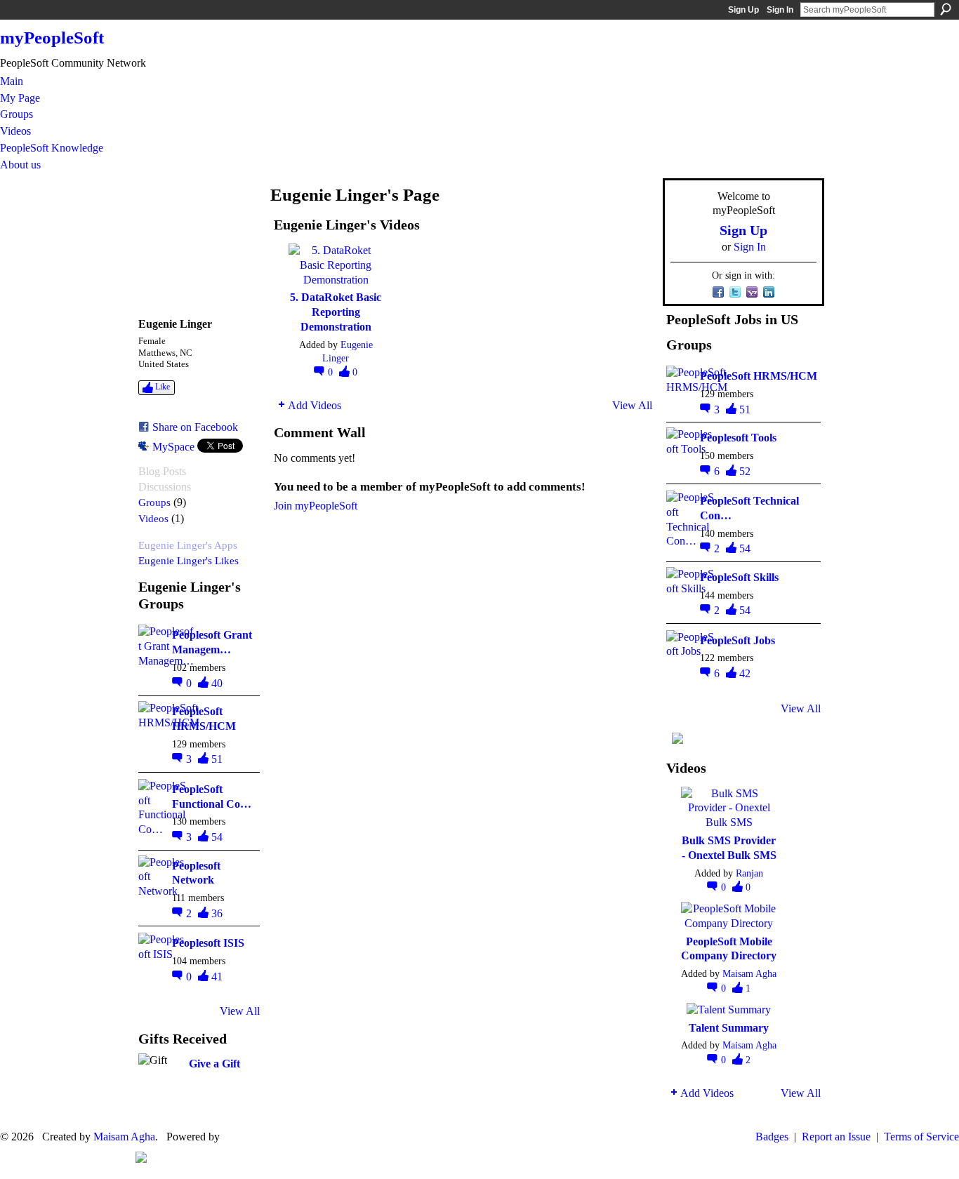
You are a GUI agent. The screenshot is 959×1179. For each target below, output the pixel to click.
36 (217, 913)
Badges (771, 1137)
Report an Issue (836, 1137)
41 (217, 976)
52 (744, 471)
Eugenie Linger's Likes (188, 560)
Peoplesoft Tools (738, 438)
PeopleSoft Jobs (737, 640)
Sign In (780, 10)
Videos (153, 518)
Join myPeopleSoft (315, 506)
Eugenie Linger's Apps (187, 545)
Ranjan (749, 873)
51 (217, 759)
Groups (154, 502)
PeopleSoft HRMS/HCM (758, 376)
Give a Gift (214, 1064)
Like (162, 387)
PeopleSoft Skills (739, 577)
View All (240, 1011)
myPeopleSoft (52, 37)
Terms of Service (921, 1137)
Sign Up (743, 10)
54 (217, 837)
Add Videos (314, 405)
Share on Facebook (195, 427)
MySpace (173, 447)
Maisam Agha (749, 973)
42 (744, 673)
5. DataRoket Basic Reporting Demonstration (335, 312)
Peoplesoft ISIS (208, 943)
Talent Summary (729, 1028)
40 (217, 683)
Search (945, 9)
